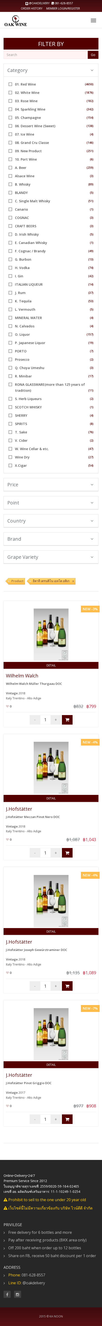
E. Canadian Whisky (31, 242)
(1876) (89, 93)
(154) (90, 118)
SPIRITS (21, 424)
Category (17, 70)
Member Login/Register (63, 8)
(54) (90, 465)
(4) (91, 134)
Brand (14, 539)
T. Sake (21, 432)
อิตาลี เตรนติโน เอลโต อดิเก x (53, 581)
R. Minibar (23, 376)
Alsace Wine (24, 176)
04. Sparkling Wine (30, 109)
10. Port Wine (26, 159)
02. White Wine (27, 92)
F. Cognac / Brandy (30, 251)
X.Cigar (21, 465)
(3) (91, 176)
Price (12, 484)
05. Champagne (28, 117)
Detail (51, 665)
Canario (21, 209)
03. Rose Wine (26, 101)
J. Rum (20, 292)
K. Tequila (23, 301)
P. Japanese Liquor (30, 342)
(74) (90, 268)
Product (17, 581)
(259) (90, 168)
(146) (90, 143)
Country (16, 521)
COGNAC (22, 217)
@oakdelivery (39, 3)
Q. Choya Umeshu (29, 368)
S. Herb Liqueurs (28, 398)
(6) (91, 159)
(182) (90, 101)
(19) (90, 343)
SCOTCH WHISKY (28, 407)
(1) (91, 209)
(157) (90, 334)
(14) (90, 284)
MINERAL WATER (28, 317)
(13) (90, 259)
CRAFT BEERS (25, 226)
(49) (90, 251)
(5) (91, 193)
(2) (91, 359)
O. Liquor (22, 334)
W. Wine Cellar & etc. (32, 449)
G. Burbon (23, 259)
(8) (91, 424)
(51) (90, 201)
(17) (90, 376)
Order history (31, 8)
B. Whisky (23, 184)
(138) (90, 126)
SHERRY (21, 415)
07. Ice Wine (24, 134)
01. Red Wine (25, 84)
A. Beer (20, 167)
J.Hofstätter (19, 809)
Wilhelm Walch (22, 675)
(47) (90, 449)
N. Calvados (24, 326)
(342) (90, 109)
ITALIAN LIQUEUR (29, 284)
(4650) (89, 84)
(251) (90, 151)
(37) (90, 293)
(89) (90, 184)
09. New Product (28, 151)
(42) (90, 276)
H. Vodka (22, 267)
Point (13, 502)
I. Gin (19, 276)
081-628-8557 (63, 3)
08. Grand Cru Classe (32, 142)
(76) (90, 432)
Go (93, 54)
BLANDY (21, 192)
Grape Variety (22, 557)
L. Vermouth (25, 309)
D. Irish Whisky (27, 234)
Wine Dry (22, 457)
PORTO (21, 351)
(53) (90, 301)
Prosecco (22, 359)
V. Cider (21, 440)
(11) (90, 390)
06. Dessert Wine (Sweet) (35, 126)
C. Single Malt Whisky (32, 201)
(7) (91, 351)
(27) (90, 457)
